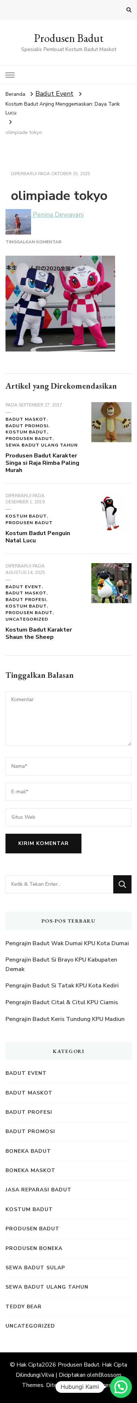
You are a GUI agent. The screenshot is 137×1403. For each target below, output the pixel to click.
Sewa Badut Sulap (35, 1267)
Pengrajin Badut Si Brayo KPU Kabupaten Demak (61, 964)
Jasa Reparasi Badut (38, 1189)
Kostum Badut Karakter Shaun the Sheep (38, 633)
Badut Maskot (25, 419)
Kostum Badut (26, 432)
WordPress (99, 1385)
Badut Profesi (25, 599)
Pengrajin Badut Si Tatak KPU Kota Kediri (62, 986)
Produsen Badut (68, 38)
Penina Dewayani (57, 214)
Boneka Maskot (30, 1170)
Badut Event (54, 93)
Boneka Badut (28, 1151)
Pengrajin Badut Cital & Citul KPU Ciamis (61, 1002)
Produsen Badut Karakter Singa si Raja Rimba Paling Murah (42, 463)
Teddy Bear (23, 1306)
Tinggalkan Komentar (33, 242)
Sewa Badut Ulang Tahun (41, 445)
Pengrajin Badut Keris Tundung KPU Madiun (65, 1019)
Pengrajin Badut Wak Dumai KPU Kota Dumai (67, 943)
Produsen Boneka (33, 1248)
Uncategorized (26, 619)
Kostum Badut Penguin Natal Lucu (37, 537)
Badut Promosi (26, 426)
